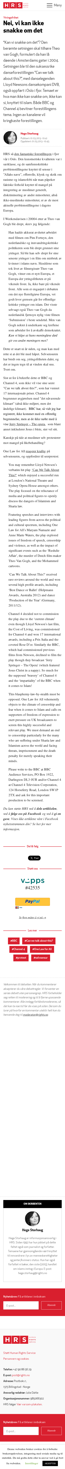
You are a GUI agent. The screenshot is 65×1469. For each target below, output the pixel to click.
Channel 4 (19, 949)
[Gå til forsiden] (19, 1340)
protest (22, 958)
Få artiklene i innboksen (24, 1296)
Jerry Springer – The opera (27, 424)
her (38, 824)
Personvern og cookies (16, 1359)
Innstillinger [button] (31, 1463)
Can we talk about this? (39, 941)
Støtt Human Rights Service (19, 1353)
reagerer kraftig (36, 451)
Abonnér (51, 1305)
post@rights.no (21, 1375)
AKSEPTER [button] (50, 1463)
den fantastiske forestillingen (33, 154)
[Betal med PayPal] (32, 902)
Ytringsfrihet (10, 17)
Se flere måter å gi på (31, 917)
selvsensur (41, 958)
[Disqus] (32, 1063)
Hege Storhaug (29, 133)
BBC (14, 941)
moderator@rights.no (35, 1015)
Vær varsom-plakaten (29, 1404)
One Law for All (43, 949)
